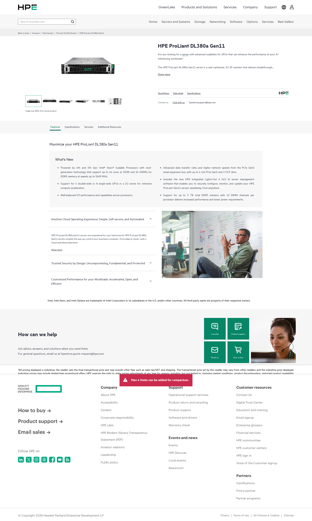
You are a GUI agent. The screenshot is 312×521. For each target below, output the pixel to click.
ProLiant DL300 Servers (66, 32)
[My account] (292, 7)
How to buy (238, 357)
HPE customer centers (251, 448)
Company (250, 7)
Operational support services (188, 395)
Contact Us (244, 395)
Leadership (108, 455)
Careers (106, 410)
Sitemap (289, 515)
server (185, 54)
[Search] (72, 22)
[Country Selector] (284, 7)
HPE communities (248, 440)
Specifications (194, 93)
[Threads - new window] (44, 460)
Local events (177, 460)
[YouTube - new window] (60, 460)
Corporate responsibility (117, 417)
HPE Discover (178, 453)
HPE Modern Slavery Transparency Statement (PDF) (124, 436)
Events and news (183, 437)
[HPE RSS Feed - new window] (67, 460)
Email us (214, 357)
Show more (164, 74)
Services (230, 7)
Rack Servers (48, 32)
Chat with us (179, 102)
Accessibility (109, 402)
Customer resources (254, 387)
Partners (243, 475)
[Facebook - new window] (52, 460)
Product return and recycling (188, 402)
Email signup (245, 417)
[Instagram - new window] (36, 460)
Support (270, 7)
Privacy (225, 515)
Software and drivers (183, 417)
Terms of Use (241, 515)
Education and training (252, 410)
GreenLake (167, 7)
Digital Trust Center (249, 402)
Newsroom (176, 468)
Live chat (215, 333)
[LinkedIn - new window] (21, 460)
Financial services (248, 433)
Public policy (109, 462)
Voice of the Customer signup (256, 463)
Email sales (31, 432)
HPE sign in (244, 455)
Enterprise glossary (249, 425)
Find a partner (245, 490)
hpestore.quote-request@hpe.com (82, 353)
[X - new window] (29, 460)
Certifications (245, 483)
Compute (36, 32)
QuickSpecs (163, 93)
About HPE (108, 395)
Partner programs (248, 498)
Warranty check (179, 425)
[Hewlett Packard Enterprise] (27, 7)
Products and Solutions (199, 7)
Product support (238, 333)
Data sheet (178, 93)
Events (173, 445)
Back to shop (23, 32)
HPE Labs (107, 425)
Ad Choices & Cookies (266, 515)
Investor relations (113, 447)
